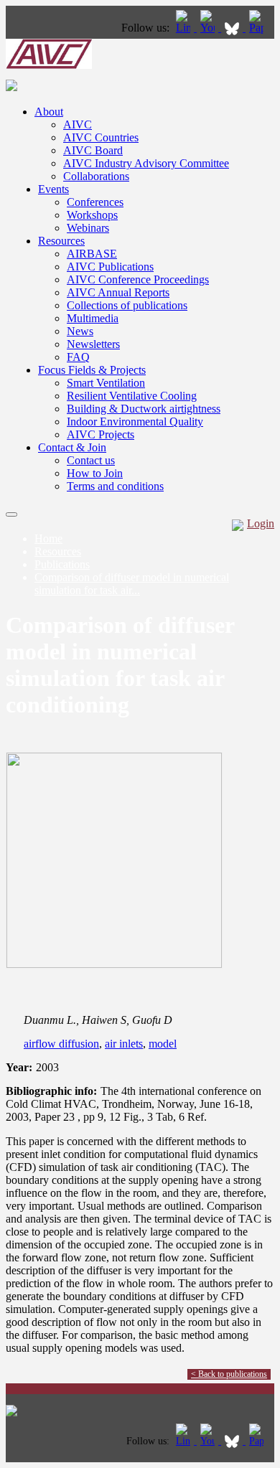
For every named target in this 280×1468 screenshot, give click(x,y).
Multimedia (92, 318)
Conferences (95, 202)
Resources (61, 241)
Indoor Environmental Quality (135, 421)
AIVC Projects (100, 434)
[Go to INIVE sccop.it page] (260, 28)
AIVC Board (93, 150)
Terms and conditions (115, 486)
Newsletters (93, 344)
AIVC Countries (101, 137)
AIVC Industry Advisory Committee (146, 163)
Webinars (88, 228)
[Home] (49, 65)
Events (53, 189)
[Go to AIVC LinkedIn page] (184, 28)
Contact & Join (72, 447)
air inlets (124, 1044)
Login (260, 523)
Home (48, 538)
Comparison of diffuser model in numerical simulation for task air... (131, 583)
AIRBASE (92, 254)
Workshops (92, 215)
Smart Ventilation (106, 383)
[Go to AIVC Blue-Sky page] (233, 28)
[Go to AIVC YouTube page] (209, 28)
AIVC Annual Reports (118, 292)
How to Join (95, 473)
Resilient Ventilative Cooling (132, 396)
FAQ (78, 357)
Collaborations (96, 176)
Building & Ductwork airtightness (143, 409)
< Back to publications (229, 1374)
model (163, 1044)
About (48, 111)
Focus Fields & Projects (92, 370)
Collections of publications (127, 305)
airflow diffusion (61, 1044)
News (80, 331)
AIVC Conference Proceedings (138, 279)
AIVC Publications (110, 266)
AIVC (77, 124)
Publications (62, 564)
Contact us (91, 460)
